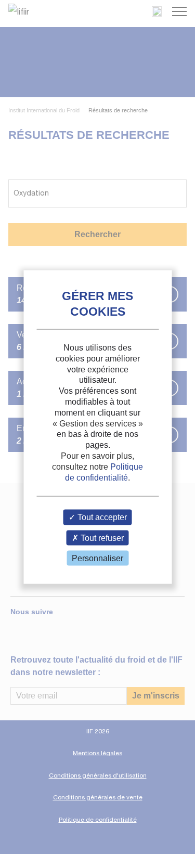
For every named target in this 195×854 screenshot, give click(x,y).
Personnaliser (97, 557)
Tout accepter (101, 517)
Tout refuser (101, 537)
